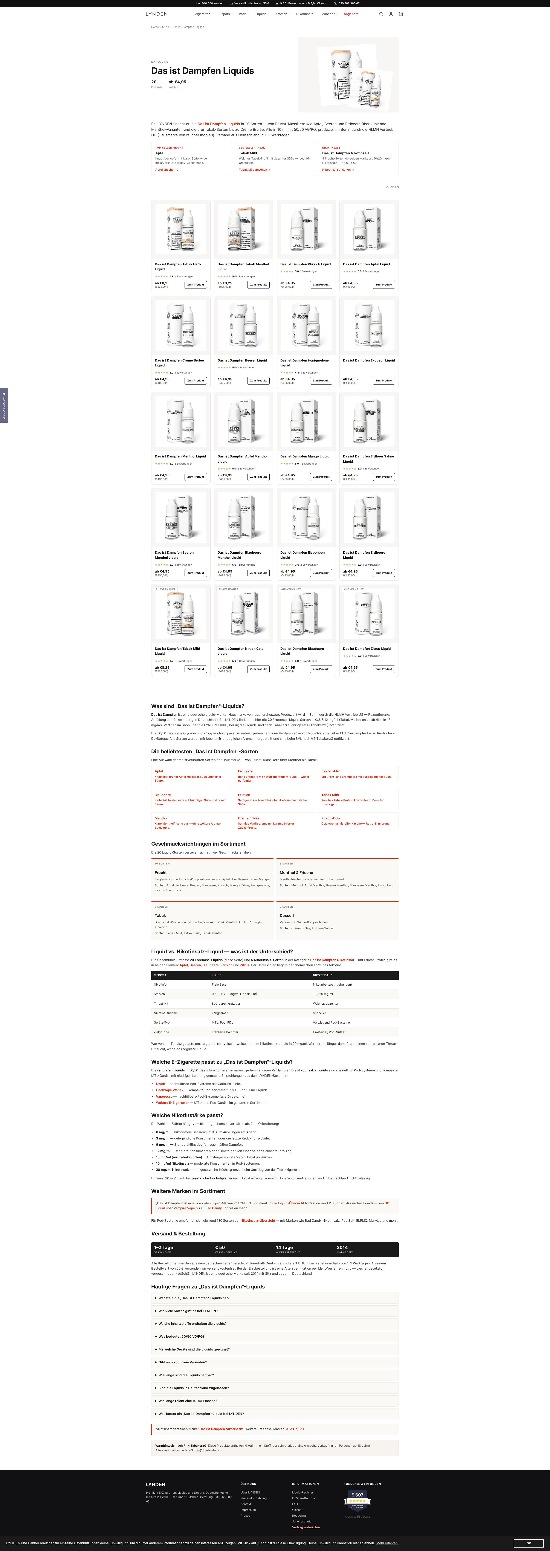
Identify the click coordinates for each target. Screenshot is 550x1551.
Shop (165, 27)
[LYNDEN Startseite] (156, 14)
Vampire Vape (184, 1208)
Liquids (260, 14)
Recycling (299, 1515)
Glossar (297, 1510)
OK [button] (529, 1543)
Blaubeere (211, 965)
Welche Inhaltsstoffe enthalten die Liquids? (193, 1324)
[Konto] (391, 14)
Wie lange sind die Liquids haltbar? (186, 1375)
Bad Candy (213, 1208)
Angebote (351, 14)
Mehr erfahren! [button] (387, 1543)
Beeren (195, 965)
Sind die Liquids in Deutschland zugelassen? (194, 1388)
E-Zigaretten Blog (304, 1498)
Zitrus (244, 965)
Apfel (184, 965)
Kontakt (246, 1504)
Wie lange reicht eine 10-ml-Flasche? (188, 1401)
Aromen (281, 14)
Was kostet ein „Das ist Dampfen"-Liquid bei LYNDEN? (201, 1414)
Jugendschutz (302, 1521)
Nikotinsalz (304, 14)
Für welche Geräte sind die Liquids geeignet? (194, 1349)
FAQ (295, 1504)
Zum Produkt (195, 284)
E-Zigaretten (201, 14)
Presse (245, 1515)
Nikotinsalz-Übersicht (258, 1220)
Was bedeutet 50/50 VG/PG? (181, 1336)
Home (155, 27)
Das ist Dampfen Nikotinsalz (332, 960)
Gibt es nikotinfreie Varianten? (183, 1362)
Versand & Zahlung (254, 1498)
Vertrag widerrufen (306, 1527)
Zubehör (328, 14)
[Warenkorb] (401, 14)
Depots (224, 14)
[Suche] (381, 14)
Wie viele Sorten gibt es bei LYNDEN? (188, 1311)
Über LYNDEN (250, 1492)
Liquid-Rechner (302, 1492)
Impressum (248, 1510)
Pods (242, 14)
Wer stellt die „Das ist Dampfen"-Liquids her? (194, 1298)
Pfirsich (226, 965)
